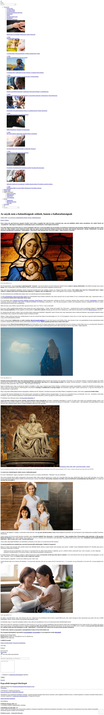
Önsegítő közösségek (23, 114)
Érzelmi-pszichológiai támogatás (14, 12)
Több (8, 37)
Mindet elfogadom (5, 698)
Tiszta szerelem (15, 38)
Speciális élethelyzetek (12, 16)
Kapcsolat (9, 203)
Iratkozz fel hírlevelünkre (7, 643)
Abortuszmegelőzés (19, 53)
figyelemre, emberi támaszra (36, 300)
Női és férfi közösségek (12, 114)
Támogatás (6, 204)
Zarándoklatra (93, 300)
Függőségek (10, 18)
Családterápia (26, 91)
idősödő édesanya (93, 309)
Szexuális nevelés (25, 76)
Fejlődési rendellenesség (30, 53)
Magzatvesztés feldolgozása (13, 95)
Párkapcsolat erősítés (25, 34)
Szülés (38, 53)
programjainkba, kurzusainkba (32, 632)
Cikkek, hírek (7, 190)
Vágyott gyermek (23, 57)
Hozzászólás (4, 652)
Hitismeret (19, 129)
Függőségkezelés (17, 167)
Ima (8, 133)
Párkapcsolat (10, 8)
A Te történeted (10, 197)
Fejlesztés (28, 72)
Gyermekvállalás (11, 10)
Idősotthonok (27, 188)
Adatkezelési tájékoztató (17, 692)
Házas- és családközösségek (30, 110)
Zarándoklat (34, 133)
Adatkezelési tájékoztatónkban (20, 696)
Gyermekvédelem (34, 76)
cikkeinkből (58, 632)
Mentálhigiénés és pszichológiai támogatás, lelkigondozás (34, 95)
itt (47, 629)
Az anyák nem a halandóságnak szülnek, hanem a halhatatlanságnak (24, 217)
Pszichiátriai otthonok (36, 188)
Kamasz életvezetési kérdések (14, 76)
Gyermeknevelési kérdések (37, 72)
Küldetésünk (10, 200)
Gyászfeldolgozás (44, 91)
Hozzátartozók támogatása (37, 167)
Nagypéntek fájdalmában (28, 398)
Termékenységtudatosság (13, 57)
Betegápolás (21, 148)
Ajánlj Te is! (10, 196)
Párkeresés (32, 34)
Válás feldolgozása (52, 95)
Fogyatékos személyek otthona (45, 184)
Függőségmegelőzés (26, 167)
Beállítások (12, 698)
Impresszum (8, 692)
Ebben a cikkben (5, 220)
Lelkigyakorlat (12, 133)
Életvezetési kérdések (34, 91)
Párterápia (9, 38)
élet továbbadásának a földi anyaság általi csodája (14, 296)
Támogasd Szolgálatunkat (19, 643)
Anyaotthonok (21, 184)
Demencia (33, 148)
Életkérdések (13, 129)
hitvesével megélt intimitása (38, 320)
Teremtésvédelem (26, 133)
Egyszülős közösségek (18, 110)
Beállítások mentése (5, 713)
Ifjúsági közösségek (42, 110)
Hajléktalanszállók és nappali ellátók (15, 188)
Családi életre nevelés (20, 72)
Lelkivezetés (19, 133)
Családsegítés (27, 148)
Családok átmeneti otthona (31, 184)
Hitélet (8, 15)
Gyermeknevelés (11, 11)
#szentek (3, 680)
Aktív (15, 703)
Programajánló (7, 189)
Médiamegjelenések (11, 201)
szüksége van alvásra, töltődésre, (21, 300)
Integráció (26, 152)
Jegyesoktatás (16, 34)
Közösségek (10, 14)
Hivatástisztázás (26, 129)
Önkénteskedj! (10, 195)
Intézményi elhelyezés (12, 19)
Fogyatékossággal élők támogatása (15, 152)
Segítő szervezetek (11, 193)
